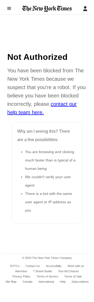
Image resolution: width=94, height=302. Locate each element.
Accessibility (54, 266)
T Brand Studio (42, 271)
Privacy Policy (22, 276)
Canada (27, 281)
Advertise (21, 271)
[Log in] (85, 8)
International (46, 281)
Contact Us (33, 266)
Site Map (10, 281)
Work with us (76, 266)
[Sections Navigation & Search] (9, 8)
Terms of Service (47, 276)
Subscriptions (80, 281)
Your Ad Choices (68, 271)
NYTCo (15, 266)
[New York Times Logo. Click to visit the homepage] (47, 8)
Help (63, 281)
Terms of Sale (73, 276)
